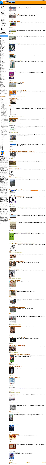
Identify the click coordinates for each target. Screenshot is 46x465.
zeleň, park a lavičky (3, 18)
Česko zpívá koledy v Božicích (14, 434)
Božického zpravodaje (33, 190)
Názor (12, 252)
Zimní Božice (2, 132)
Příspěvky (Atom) (15, 463)
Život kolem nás (23, 116)
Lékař (0, 80)
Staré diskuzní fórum (2, 86)
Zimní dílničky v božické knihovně (14, 377)
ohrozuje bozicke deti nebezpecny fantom (3, 180)
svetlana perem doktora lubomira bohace (3, 162)
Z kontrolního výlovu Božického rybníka (15, 269)
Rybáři (17, 278)
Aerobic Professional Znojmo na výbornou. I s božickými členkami (19, 354)
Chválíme (1, 54)
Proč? (1, 51)
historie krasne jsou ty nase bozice (3, 189)
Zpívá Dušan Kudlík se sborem (14, 424)
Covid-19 (1, 61)
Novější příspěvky (11, 462)
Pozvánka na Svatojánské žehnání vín (15, 168)
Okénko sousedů (12, 132)
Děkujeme (16, 96)
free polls (5, 15)
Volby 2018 (19, 252)
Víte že (1, 63)
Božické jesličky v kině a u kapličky (14, 452)
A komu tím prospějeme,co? (2, 29)
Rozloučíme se (1, 78)
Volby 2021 (1, 74)
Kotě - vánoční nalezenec (13, 98)
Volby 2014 (1, 57)
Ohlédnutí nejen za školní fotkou (4, 114)
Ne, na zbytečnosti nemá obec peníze (3, 27)
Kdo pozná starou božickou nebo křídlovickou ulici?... (4, 105)
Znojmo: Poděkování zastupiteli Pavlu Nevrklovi (16, 196)
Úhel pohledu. (1, 53)
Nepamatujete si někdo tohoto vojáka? (15, 326)
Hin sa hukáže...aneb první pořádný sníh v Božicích (17, 337)
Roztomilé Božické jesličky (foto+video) (15, 366)
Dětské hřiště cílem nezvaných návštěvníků (16, 60)
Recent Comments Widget (6, 221)
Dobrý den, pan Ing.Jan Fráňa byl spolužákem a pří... (3, 93)
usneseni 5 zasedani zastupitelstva (4, 219)
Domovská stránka (27, 462)
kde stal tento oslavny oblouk (3, 205)
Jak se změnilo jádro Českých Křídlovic (15, 404)
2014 (1, 145)
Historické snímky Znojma (13, 221)
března (2, 141)
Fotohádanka (12, 166)
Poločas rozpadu (2, 68)
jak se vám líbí (1, 69)
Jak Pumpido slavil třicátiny (13, 290)
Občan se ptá (23, 96)
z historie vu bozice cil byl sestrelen (4, 160)
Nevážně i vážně (15, 297)
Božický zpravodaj (2, 79)
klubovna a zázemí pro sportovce (3, 19)
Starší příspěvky (44, 462)
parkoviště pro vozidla (2, 21)
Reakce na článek (2, 85)
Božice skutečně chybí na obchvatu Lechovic (16, 82)
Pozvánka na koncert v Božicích (4, 131)
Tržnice (1, 45)
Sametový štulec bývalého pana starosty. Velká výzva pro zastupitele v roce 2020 (22, 243)
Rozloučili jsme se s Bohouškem (14, 43)
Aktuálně (11, 52)
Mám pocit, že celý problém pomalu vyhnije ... (3, 12)
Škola (12, 422)
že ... (0, 81)
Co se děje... (16, 278)
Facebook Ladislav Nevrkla (2, 36)
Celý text (10, 11)
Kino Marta (1, 67)
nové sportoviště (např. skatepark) (3, 20)
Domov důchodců (13, 352)
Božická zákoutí (13, 278)
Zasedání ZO (21, 252)
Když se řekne (1, 56)
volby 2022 (1, 72)
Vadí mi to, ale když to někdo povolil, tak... (3, 9)
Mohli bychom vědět (2, 76)
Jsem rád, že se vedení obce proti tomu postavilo (3, 11)
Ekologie (1, 44)
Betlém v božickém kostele (13, 118)
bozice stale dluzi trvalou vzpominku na (4, 166)
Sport (14, 132)
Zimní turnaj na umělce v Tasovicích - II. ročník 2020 (17, 29)
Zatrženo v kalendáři (22, 80)
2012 (1, 146)
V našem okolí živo (2, 121)
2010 (1, 147)
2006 (1, 149)
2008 (1, 148)
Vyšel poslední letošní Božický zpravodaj (15, 189)
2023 (1, 99)
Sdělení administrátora (2, 62)
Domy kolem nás (12, 412)
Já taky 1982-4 (1, 91)
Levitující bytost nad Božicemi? (14, 214)
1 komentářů (12, 204)
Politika (1, 49)
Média (19, 96)
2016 (1, 144)
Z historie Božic (15, 166)
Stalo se (1, 58)
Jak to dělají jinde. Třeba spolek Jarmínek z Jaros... (3, 135)
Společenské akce (19, 80)
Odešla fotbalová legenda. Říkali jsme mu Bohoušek (17, 107)
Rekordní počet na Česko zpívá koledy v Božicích (17, 345)
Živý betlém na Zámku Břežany (3, 112)
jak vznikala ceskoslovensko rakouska (4, 192)
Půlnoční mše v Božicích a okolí (14, 143)
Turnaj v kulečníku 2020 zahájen (14, 14)
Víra (0, 87)
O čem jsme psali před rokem (3, 71)
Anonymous (1, 157)
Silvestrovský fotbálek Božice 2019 (14, 21)
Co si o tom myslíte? (14, 96)
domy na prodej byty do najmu (3, 211)
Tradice (1, 83)
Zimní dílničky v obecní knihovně (14, 280)
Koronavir (1, 82)
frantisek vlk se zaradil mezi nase (4, 157)
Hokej (1, 77)
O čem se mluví (13, 80)
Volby (0, 52)
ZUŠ (0, 73)
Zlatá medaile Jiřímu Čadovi (13, 443)
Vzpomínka (1, 70)
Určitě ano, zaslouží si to (3, 28)
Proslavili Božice (13, 116)
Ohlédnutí (1, 84)
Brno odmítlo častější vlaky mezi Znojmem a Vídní (17, 315)
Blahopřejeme (12, 297)
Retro (13, 166)
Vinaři (18, 177)
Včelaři (1, 75)
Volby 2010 (1, 60)
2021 (1, 100)
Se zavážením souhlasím (2, 13)
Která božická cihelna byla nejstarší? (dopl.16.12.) (17, 307)
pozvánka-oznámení (16, 80)
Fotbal (12, 52)
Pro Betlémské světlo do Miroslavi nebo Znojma (16, 261)
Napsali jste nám (13, 335)
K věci (17, 96)
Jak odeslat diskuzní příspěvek (3, 33)
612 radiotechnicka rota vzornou (3, 172)
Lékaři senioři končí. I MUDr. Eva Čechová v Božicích (17, 90)
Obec (11, 177)
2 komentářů (12, 158)
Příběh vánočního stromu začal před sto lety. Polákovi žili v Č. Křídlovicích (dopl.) (21, 151)
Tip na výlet (1, 66)
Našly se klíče (11, 54)
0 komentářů (12, 19)
